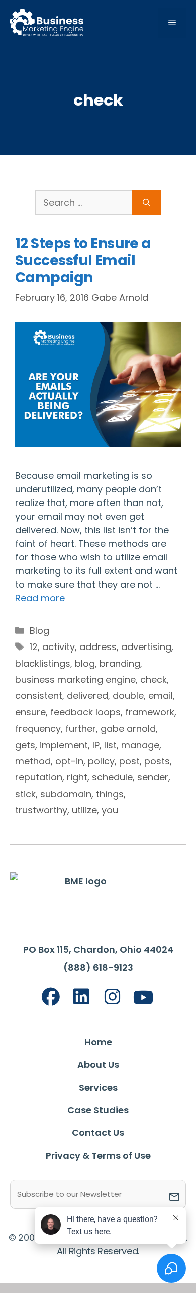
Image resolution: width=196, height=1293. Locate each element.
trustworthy (41, 810)
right (77, 777)
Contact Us (98, 1132)
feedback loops (85, 712)
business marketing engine (75, 679)
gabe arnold (128, 728)
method (33, 761)
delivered (87, 695)
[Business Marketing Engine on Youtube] (143, 998)
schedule (112, 777)
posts (157, 761)
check (153, 679)
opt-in (69, 761)
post (129, 761)
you (110, 810)
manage (140, 745)
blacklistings (42, 663)
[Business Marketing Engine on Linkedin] (81, 997)
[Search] (146, 202)
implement (64, 745)
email (160, 695)
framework (149, 712)
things (110, 793)
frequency (38, 728)
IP (96, 745)
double (128, 695)
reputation (38, 777)
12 (34, 646)
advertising (146, 646)
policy (101, 761)
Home (98, 1042)
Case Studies (98, 1110)
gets (25, 745)
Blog (39, 630)
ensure (30, 712)
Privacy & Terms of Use (98, 1155)
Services (98, 1087)
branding (120, 663)
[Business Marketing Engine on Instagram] (112, 997)
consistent (38, 695)
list (110, 745)
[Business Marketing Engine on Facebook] (50, 997)
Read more (40, 598)
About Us (98, 1064)
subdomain (65, 793)
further (80, 728)
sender (152, 777)
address (98, 646)
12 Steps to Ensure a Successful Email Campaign (83, 260)
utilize (84, 810)
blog (85, 663)
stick (25, 793)
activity (58, 646)
